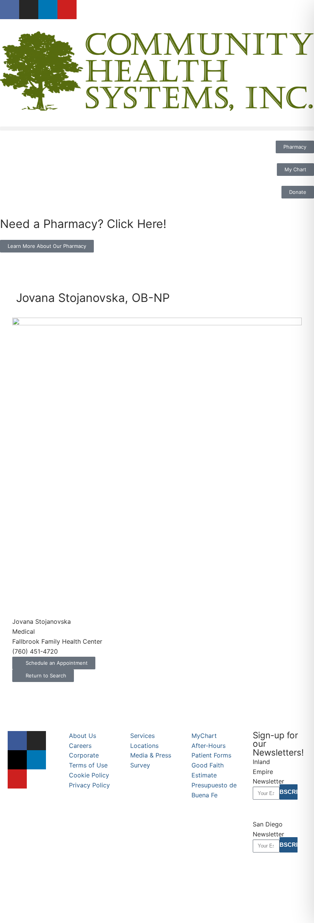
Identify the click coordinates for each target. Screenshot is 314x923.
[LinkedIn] (36, 759)
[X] (17, 759)
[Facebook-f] (9, 9)
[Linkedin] (47, 9)
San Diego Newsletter (268, 829)
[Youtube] (67, 9)
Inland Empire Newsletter (268, 771)
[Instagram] (28, 9)
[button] (157, 128)
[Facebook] (17, 740)
